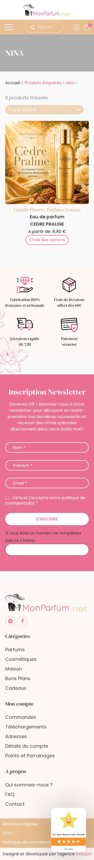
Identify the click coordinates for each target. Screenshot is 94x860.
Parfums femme (64, 209)
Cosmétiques (21, 659)
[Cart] (90, 25)
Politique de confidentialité (31, 842)
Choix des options (47, 240)
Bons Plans (17, 678)
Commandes (20, 717)
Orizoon (84, 854)
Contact (15, 804)
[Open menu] (9, 27)
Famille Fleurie (29, 209)
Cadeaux (15, 688)
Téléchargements (25, 727)
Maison (13, 669)
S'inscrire (47, 519)
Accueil (12, 83)
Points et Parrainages (30, 755)
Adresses (16, 736)
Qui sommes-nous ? (29, 784)
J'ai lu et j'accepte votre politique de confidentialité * (45, 500)
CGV (7, 833)
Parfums (15, 649)
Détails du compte (26, 746)
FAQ (9, 794)
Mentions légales (21, 824)
